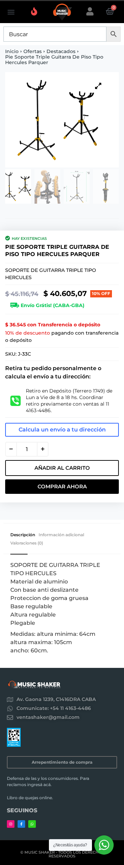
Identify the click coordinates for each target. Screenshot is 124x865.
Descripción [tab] (22, 535)
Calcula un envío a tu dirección (62, 429)
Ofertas (32, 51)
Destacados (60, 51)
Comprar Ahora (62, 486)
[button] (11, 12)
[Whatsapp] (32, 824)
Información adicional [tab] (61, 535)
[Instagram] (10, 824)
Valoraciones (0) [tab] (26, 543)
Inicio (12, 51)
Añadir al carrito (62, 468)
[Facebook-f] (21, 824)
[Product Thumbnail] (98, 86)
